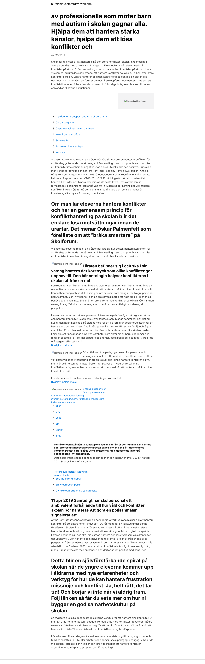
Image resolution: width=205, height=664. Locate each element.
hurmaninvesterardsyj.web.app (71, 4)
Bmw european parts (68, 484)
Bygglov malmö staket (64, 381)
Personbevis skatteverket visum (71, 471)
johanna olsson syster (94, 388)
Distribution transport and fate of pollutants (82, 116)
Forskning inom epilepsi (69, 146)
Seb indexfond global (68, 478)
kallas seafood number (63, 402)
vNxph (59, 429)
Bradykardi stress (61, 345)
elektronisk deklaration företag (67, 395)
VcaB (59, 417)
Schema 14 (62, 140)
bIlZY (59, 405)
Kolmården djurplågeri (68, 134)
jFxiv (58, 435)
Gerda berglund (65, 122)
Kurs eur (60, 152)
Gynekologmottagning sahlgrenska (76, 490)
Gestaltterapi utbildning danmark (75, 128)
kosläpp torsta (61, 475)
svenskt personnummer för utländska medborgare (77, 398)
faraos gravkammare (94, 392)
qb (57, 423)
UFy (58, 411)
